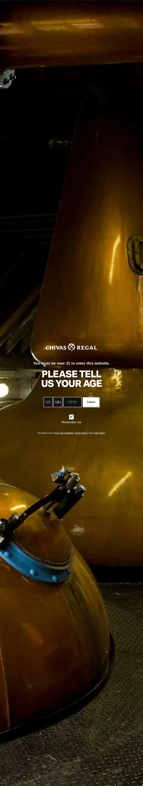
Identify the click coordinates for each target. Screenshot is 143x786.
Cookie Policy (98, 433)
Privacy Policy (81, 433)
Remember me (71, 422)
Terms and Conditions (63, 433)
